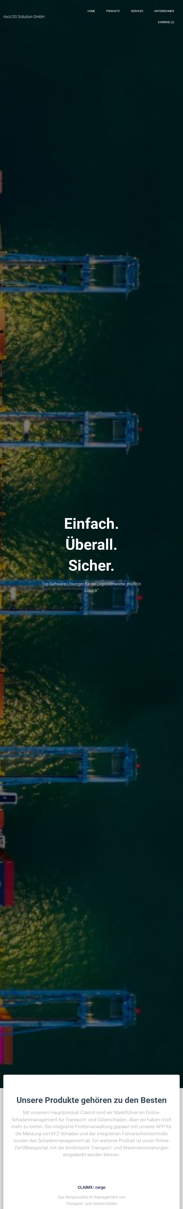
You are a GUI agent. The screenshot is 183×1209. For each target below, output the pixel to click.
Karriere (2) (166, 22)
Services (137, 11)
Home (91, 11)
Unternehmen (164, 11)
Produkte (113, 11)
